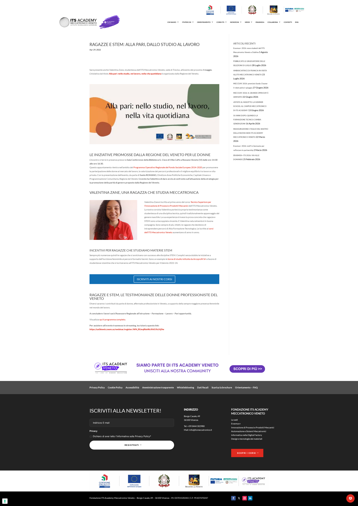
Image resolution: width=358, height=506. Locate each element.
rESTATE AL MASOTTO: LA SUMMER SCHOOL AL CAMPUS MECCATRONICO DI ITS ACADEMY (249, 106)
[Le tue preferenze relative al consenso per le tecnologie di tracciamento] (5, 501)
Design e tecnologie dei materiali (246, 438)
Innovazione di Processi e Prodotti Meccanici (252, 427)
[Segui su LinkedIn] (250, 498)
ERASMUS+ (260, 22)
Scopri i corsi (246, 453)
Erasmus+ (236, 423)
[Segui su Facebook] (233, 498)
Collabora (273, 22)
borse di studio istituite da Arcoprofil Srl (187, 259)
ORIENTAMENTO (204, 22)
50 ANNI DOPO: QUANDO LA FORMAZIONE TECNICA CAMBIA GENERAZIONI (247, 119)
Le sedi (234, 419)
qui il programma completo (112, 319)
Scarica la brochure (222, 388)
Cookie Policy (115, 388)
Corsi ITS (220, 22)
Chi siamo (171, 22)
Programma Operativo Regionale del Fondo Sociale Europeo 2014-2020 (167, 167)
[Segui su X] (239, 498)
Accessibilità (132, 388)
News (247, 22)
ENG (297, 22)
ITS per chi (186, 22)
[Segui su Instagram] (244, 498)
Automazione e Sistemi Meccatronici (248, 431)
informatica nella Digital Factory (246, 435)
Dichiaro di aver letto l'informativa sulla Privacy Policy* (122, 436)
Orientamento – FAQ (246, 388)
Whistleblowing (185, 388)
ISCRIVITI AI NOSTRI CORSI (154, 279)
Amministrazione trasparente (158, 388)
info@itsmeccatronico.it (200, 429)
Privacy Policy (97, 388)
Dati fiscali (203, 388)
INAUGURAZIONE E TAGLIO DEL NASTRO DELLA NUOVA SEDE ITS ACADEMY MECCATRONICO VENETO (250, 133)
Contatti (288, 22)
